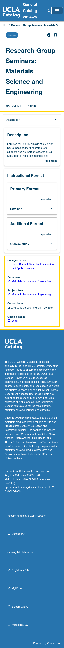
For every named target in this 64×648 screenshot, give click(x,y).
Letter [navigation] (15, 320)
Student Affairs (20, 606)
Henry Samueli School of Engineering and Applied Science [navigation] (33, 266)
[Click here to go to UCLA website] (13, 344)
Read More (50, 161)
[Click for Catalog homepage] (11, 12)
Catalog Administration (20, 552)
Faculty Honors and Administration (26, 515)
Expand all (45, 199)
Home (5, 25)
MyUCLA (17, 588)
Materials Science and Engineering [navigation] (31, 281)
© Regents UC (20, 624)
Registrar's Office (21, 570)
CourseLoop (54, 643)
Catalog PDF (19, 534)
